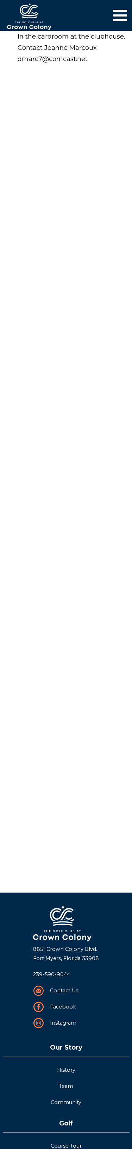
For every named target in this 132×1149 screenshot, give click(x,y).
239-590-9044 (51, 974)
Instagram (63, 1023)
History (66, 1070)
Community (66, 1102)
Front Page (66, 923)
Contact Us (64, 990)
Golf (66, 1123)
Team (66, 1086)
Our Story (66, 1047)
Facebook (63, 1007)
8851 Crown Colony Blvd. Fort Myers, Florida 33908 (66, 953)
